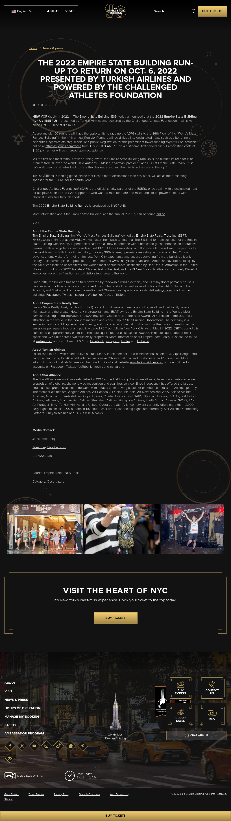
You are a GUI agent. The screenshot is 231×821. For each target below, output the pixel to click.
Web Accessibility (119, 794)
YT (34, 745)
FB (10, 745)
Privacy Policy (61, 794)
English (22, 11)
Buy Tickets (212, 11)
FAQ (212, 719)
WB (10, 758)
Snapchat (70, 745)
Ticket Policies (36, 794)
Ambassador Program (24, 733)
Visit (69, 11)
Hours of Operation (22, 708)
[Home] (115, 16)
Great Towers (11, 794)
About (53, 11)
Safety (10, 725)
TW (22, 745)
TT (58, 745)
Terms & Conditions (89, 794)
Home (33, 48)
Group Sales (180, 719)
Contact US (212, 692)
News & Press (16, 699)
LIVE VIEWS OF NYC (30, 775)
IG (46, 745)
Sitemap (8, 799)
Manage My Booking (22, 716)
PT (82, 745)
